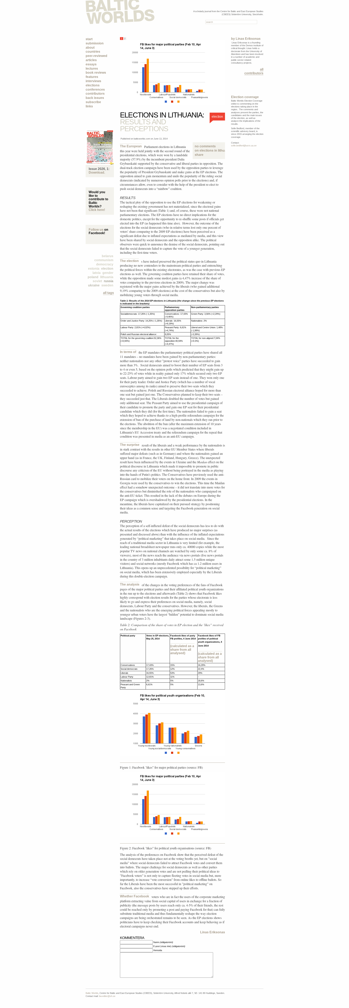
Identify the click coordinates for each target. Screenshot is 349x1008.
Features (92, 77)
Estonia (93, 268)
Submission (95, 43)
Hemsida (157, 950)
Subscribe (93, 102)
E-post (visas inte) (169, 946)
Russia (108, 281)
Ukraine (94, 285)
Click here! (97, 210)
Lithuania (106, 277)
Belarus (107, 256)
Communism (103, 260)
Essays (91, 64)
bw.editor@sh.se (107, 996)
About (90, 47)
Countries (93, 51)
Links (89, 106)
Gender (107, 273)
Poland (93, 277)
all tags (108, 292)
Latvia (97, 273)
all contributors (253, 71)
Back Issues (95, 98)
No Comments (209, 148)
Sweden (107, 285)
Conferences (95, 89)
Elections (93, 85)
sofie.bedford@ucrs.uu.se (243, 145)
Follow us (96, 229)
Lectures (92, 68)
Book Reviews (96, 72)
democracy (104, 264)
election (107, 268)
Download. (97, 172)
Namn (163, 942)
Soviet (97, 281)
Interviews (93, 81)
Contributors (95, 93)
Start (89, 39)
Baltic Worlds (92, 993)
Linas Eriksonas (212, 932)
